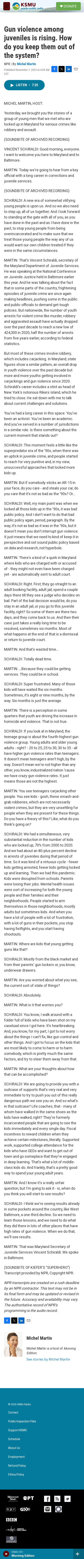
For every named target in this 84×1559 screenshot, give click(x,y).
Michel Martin (26, 64)
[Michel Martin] (13, 1344)
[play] (6, 1554)
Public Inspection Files (22, 1421)
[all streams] (78, 1554)
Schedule (14, 1439)
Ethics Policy (16, 1474)
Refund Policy (17, 1465)
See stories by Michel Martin (48, 1359)
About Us (14, 1448)
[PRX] (25, 1509)
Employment (16, 1456)
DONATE (70, 6)
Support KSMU (17, 1430)
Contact (13, 1412)
